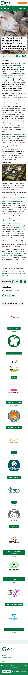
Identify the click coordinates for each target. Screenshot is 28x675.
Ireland (14, 606)
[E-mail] (25, 56)
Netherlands (14, 354)
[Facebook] (16, 56)
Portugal (14, 504)
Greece (14, 631)
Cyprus (14, 429)
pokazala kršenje (12, 223)
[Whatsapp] (22, 56)
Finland (14, 454)
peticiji (9, 244)
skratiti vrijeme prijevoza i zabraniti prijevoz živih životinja (12, 201)
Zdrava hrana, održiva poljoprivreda (12, 291)
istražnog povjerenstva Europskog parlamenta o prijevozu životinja (14, 220)
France (14, 330)
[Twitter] (19, 56)
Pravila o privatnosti (7, 657)
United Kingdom (14, 404)
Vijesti (4, 56)
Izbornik (6, 8)
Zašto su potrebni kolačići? (19, 671)
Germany (14, 479)
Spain (14, 379)
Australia (14, 554)
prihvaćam (6, 671)
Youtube (7, 662)
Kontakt (4, 655)
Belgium (14, 528)
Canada (14, 580)
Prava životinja (10, 295)
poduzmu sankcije (19, 227)
